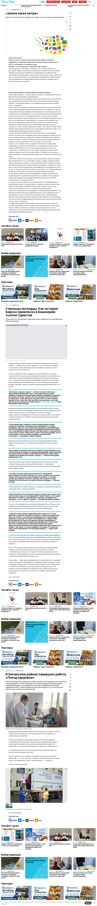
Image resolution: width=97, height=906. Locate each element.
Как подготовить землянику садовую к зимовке (79, 6)
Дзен (74, 2)
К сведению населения (50, 5)
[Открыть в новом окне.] (13, 220)
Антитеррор (66, 2)
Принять (88, 903)
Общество (8, 9)
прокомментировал (49, 402)
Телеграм (82, 2)
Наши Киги (7, 1)
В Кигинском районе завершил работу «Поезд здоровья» (31, 6)
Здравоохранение (10, 670)
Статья (3, 5)
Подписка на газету (53, 2)
